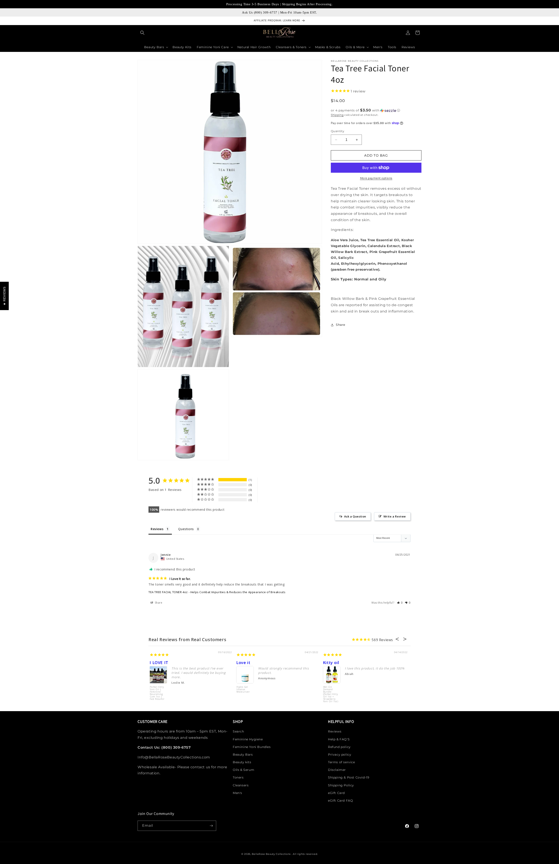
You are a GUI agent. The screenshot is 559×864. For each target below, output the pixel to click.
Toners (238, 777)
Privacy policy (339, 754)
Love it (243, 662)
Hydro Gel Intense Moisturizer (243, 689)
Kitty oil (331, 662)
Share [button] (340, 325)
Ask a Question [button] (355, 516)
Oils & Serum (243, 770)
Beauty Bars (243, 754)
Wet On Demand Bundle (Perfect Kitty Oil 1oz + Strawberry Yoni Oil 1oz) (330, 694)
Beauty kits (242, 762)
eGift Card (336, 793)
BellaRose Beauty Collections (271, 853)
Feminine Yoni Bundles (252, 747)
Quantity (337, 131)
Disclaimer (337, 770)
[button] (142, 33)
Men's (237, 793)
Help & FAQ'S (339, 739)
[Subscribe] (211, 826)
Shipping (337, 114)
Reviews (334, 731)
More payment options (376, 178)
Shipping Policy (341, 785)
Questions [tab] (186, 529)
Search (238, 731)
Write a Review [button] (394, 516)
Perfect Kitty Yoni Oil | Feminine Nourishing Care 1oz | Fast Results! (157, 693)
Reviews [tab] (157, 529)
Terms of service (341, 762)
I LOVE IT (159, 662)
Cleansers (240, 785)
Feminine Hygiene (248, 739)
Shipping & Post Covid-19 (348, 777)
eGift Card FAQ (340, 801)
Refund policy (339, 747)
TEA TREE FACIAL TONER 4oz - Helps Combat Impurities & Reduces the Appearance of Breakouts (216, 592)
